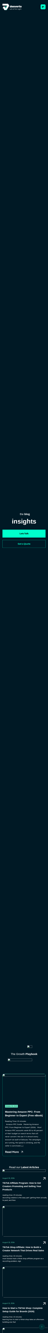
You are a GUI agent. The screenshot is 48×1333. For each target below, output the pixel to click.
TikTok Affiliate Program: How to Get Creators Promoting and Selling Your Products (21, 1186)
